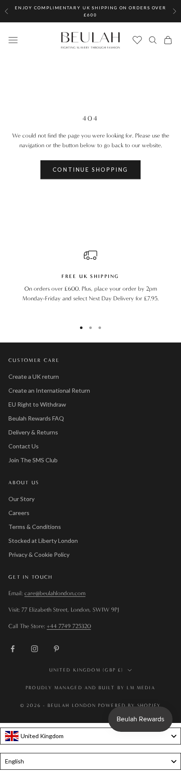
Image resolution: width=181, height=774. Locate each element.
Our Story (21, 498)
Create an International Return (49, 390)
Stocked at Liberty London (43, 540)
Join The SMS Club (33, 460)
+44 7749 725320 (69, 626)
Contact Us (23, 446)
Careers (18, 512)
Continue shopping (90, 169)
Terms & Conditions (34, 526)
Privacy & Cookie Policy (38, 554)
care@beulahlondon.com (54, 593)
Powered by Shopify (129, 705)
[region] (90, 280)
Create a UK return (33, 376)
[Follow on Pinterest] (56, 649)
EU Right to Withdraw (37, 404)
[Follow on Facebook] (12, 649)
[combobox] (90, 736)
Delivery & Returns (33, 432)
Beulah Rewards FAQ (36, 418)
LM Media (141, 687)
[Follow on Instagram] (34, 649)
